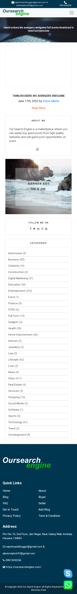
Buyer (42, 497)
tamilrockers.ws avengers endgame (38, 95)
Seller (42, 503)
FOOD (11, 309)
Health (12, 328)
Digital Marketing (18, 278)
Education (14, 284)
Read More (38, 108)
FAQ (5, 503)
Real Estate (15, 384)
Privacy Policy (12, 515)
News (11, 372)
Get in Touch (11, 509)
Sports (12, 416)
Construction (16, 272)
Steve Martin (51, 101)
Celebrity (13, 265)
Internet (13, 340)
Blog (5, 497)
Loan (11, 366)
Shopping (14, 397)
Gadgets (13, 322)
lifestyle (13, 359)
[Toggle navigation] (73, 12)
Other (11, 378)
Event (11, 297)
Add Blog (44, 509)
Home (6, 490)
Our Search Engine (32, 587)
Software (13, 409)
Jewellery (14, 347)
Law (10, 353)
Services (13, 391)
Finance (13, 303)
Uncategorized (17, 434)
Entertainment (16, 290)
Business (13, 259)
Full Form (13, 315)
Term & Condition (49, 515)
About (42, 490)
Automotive (15, 253)
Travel (11, 428)
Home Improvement (20, 334)
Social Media (16, 403)
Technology (15, 422)
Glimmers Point (38, 590)
